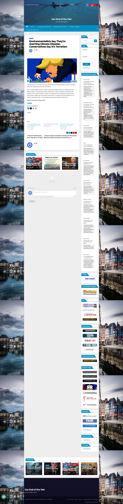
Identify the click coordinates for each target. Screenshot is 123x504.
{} (50, 196)
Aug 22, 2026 (31, 167)
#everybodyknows (87, 448)
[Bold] (35, 196)
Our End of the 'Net (61, 19)
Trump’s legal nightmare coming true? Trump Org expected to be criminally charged (33, 125)
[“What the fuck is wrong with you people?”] (90, 279)
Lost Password (86, 67)
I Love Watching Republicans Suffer (51, 123)
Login (74, 188)
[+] (52, 196)
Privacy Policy (94, 499)
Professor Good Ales (60, 26)
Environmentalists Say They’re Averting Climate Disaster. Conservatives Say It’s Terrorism (48, 44)
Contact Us (80, 499)
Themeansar (50, 499)
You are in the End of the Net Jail (91, 502)
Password (85, 56)
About (72, 499)
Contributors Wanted (44, 26)
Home (32, 26)
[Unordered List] (44, 196)
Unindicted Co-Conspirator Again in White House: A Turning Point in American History (67, 125)
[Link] (49, 196)
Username (85, 49)
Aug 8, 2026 (49, 167)
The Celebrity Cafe (87, 429)
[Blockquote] (45, 196)
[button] (97, 28)
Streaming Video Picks (32, 30)
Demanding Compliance (31, 468)
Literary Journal (74, 26)
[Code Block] (47, 196)
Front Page (31, 38)
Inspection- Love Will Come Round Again (88, 222)
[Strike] (40, 196)
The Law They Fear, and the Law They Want (89, 468)
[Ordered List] (42, 196)
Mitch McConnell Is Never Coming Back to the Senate (69, 166)
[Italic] (36, 196)
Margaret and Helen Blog (88, 310)
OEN (36, 49)
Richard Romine (29, 465)
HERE (29, 103)
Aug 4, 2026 (67, 167)
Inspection (47, 465)
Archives (75, 499)
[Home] (27, 26)
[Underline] (38, 196)
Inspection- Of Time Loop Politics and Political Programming (88, 83)
